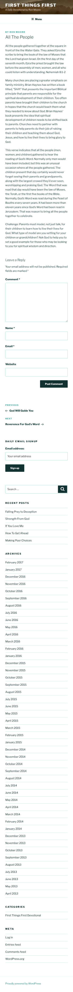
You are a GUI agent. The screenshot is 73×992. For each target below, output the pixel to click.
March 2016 (12, 641)
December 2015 (15, 663)
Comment (12, 279)
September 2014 (16, 771)
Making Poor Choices (18, 540)
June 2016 (11, 620)
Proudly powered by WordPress (23, 983)
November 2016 (15, 584)
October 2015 (14, 677)
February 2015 (14, 735)
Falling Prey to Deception (21, 511)
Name (10, 328)
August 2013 (13, 864)
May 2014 (11, 800)
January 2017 (13, 569)
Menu (38, 19)
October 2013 (14, 850)
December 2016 (15, 576)
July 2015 (11, 699)
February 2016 (14, 648)
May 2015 (11, 713)
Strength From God (17, 518)
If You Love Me (14, 526)
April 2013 (11, 893)
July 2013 (11, 872)
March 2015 (12, 728)
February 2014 (14, 821)
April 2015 (11, 720)
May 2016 (11, 627)
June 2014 (11, 792)
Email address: (14, 448)
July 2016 (11, 612)
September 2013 (16, 857)
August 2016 (13, 605)
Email (9, 346)
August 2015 (13, 692)
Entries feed (13, 944)
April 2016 (11, 634)
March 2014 (12, 814)
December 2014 (15, 749)
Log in (9, 937)
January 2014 (13, 828)
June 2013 (11, 879)
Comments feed (15, 951)
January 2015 (13, 742)
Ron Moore (17, 32)
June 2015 (11, 706)
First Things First (31, 5)
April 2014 (11, 807)
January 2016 (13, 656)
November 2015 (15, 670)
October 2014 (14, 764)
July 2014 (11, 785)
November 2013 (15, 843)
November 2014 (15, 756)
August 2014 (13, 778)
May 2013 (11, 886)
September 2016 (16, 598)
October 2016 (14, 591)
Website (10, 364)
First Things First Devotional (23, 915)
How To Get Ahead (16, 533)
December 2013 (15, 836)
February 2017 (14, 562)
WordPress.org (14, 958)
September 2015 (16, 684)
